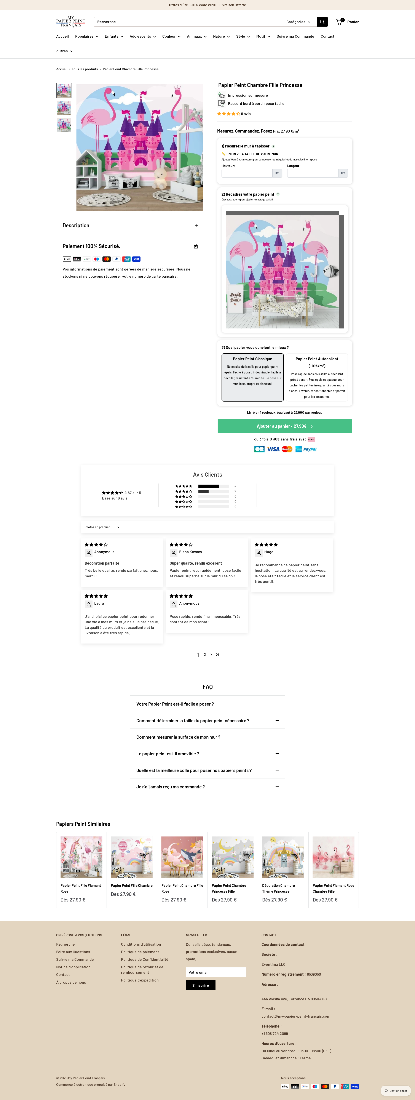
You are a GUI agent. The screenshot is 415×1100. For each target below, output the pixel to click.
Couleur (169, 36)
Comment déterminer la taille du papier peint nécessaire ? (192, 720)
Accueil (62, 36)
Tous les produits (85, 69)
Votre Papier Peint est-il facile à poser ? (175, 703)
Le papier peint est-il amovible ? (167, 753)
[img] (96, 544)
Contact (327, 36)
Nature (219, 36)
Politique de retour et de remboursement (142, 969)
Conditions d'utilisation (141, 944)
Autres (62, 50)
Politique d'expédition (140, 980)
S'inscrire (200, 985)
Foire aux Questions (73, 951)
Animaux (194, 36)
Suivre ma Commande (295, 36)
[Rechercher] (322, 22)
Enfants (111, 36)
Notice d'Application (73, 966)
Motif (260, 36)
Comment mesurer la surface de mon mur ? (178, 737)
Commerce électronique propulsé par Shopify (90, 1084)
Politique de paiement (140, 951)
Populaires (84, 36)
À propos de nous (71, 982)
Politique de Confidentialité (144, 959)
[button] (229, 113)
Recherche (65, 944)
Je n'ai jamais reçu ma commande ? (170, 786)
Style (240, 36)
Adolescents (140, 36)
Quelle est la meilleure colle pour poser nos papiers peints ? (194, 770)
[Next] (359, 870)
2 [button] (205, 654)
